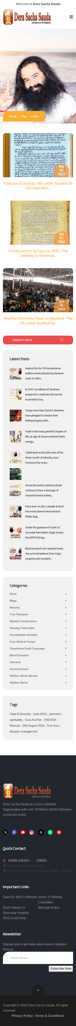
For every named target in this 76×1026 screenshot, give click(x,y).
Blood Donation (19, 655)
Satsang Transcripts (22, 628)
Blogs (13, 600)
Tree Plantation (19, 614)
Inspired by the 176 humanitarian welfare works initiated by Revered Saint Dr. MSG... (44, 373)
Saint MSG (40, 714)
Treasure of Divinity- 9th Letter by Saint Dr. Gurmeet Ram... (38, 186)
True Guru (53, 725)
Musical (15, 725)
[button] (71, 17)
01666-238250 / (19, 860)
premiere (55, 714)
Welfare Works (19, 682)
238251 (41, 860)
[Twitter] (5, 832)
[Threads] (41, 832)
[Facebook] (14, 832)
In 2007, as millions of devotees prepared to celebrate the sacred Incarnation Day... (43, 394)
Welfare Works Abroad (23, 675)
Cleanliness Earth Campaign (27, 648)
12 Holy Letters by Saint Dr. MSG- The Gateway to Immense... (38, 253)
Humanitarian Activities (24, 634)
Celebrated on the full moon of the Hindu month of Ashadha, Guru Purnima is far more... (44, 457)
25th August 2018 (33, 725)
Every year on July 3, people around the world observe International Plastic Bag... (44, 511)
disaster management (23, 731)
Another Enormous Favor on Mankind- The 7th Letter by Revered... (38, 320)
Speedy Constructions (23, 621)
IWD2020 (50, 719)
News (13, 593)
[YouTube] (22, 832)
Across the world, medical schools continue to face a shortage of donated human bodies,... (43, 490)
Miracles (15, 607)
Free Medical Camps (22, 641)
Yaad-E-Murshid (20, 714)
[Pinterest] (59, 832)
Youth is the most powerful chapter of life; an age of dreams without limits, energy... (45, 436)
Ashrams (15, 662)
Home (12, 116)
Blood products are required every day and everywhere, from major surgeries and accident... (44, 553)
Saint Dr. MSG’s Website (20, 897)
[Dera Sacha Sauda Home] (27, 17)
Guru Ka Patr (33, 719)
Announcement (19, 668)
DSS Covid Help (14, 918)
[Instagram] (31, 832)
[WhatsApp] (50, 832)
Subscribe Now (61, 968)
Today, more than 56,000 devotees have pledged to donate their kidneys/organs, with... (44, 415)
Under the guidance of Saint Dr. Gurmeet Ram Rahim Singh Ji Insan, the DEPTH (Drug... (44, 532)
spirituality (16, 719)
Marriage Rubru (49, 907)
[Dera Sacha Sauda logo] (27, 790)
